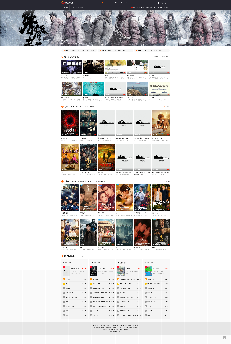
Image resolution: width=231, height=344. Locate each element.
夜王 (62, 172)
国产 (124, 50)
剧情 (83, 50)
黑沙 (81, 247)
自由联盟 (86, 76)
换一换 (167, 106)
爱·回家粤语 (81, 181)
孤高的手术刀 (131, 76)
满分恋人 (118, 213)
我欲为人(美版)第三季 (102, 181)
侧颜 (106, 76)
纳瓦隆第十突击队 (66, 98)
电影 (109, 2)
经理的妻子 (152, 76)
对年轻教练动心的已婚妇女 (160, 172)
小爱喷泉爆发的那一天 (104, 138)
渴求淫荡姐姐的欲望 (122, 138)
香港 (109, 50)
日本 (151, 50)
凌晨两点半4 (65, 138)
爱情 (92, 50)
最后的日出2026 (157, 138)
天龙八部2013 (90, 181)
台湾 (129, 50)
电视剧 (116, 2)
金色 (153, 247)
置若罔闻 (64, 76)
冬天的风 (151, 98)
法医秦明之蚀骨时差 (140, 213)
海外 (160, 50)
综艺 (127, 2)
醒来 (117, 247)
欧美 (114, 50)
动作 (78, 50)
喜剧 (73, 50)
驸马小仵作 (101, 213)
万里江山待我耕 (102, 247)
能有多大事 (155, 213)
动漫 (122, 2)
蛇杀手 (92, 106)
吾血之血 (86, 98)
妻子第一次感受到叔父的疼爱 (114, 98)
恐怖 (88, 50)
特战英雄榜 (64, 213)
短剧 (119, 50)
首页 (103, 3)
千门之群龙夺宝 (84, 172)
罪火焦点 (100, 172)
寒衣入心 (64, 247)
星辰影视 (67, 2)
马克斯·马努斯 (84, 106)
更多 (167, 56)
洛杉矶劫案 (83, 138)
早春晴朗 (137, 247)
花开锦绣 (82, 213)
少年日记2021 (131, 98)
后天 (77, 106)
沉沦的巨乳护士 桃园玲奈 (141, 138)
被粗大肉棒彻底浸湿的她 (123, 172)
